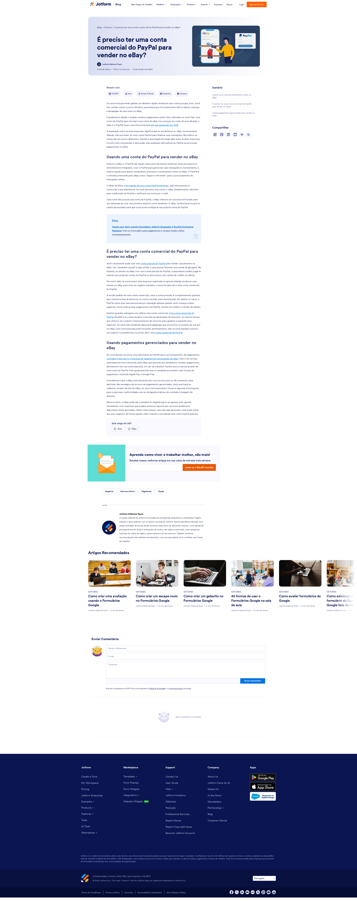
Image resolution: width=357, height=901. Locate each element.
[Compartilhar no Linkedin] (228, 134)
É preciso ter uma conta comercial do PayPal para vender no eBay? (231, 105)
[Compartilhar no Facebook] (222, 134)
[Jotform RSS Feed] (258, 892)
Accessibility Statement (150, 892)
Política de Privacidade (157, 688)
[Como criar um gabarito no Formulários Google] (205, 573)
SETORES (93, 591)
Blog (118, 4)
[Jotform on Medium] (247, 892)
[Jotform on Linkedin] (242, 892)
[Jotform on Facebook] (231, 892)
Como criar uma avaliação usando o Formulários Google (107, 600)
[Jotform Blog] (253, 892)
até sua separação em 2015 (164, 125)
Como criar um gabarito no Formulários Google (203, 598)
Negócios (109, 491)
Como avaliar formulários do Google (300, 598)
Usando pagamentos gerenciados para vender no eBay (233, 114)
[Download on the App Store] (263, 786)
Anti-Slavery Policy (176, 892)
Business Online (127, 491)
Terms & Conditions (91, 892)
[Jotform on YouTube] (269, 892)
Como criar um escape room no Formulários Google (157, 598)
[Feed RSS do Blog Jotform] (248, 134)
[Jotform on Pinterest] (263, 892)
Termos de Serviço (176, 688)
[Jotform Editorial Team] (99, 64)
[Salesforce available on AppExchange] (263, 796)
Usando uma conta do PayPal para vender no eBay (231, 96)
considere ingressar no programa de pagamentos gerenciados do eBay (142, 358)
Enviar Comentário (252, 681)
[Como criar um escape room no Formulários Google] (157, 573)
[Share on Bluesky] (242, 134)
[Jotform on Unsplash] (274, 892)
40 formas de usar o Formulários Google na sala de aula (251, 600)
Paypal (161, 491)
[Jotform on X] (237, 892)
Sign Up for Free (256, 4)
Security (128, 892)
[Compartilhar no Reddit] (235, 134)
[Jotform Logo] (100, 4)
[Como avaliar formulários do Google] (300, 573)
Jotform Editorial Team (112, 64)
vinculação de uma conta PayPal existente (146, 185)
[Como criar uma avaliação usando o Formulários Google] (109, 573)
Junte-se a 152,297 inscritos (199, 467)
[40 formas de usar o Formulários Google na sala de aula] (252, 573)
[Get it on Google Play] (263, 777)
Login (241, 4)
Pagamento (146, 491)
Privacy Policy (113, 892)
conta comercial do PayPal (168, 332)
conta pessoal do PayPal (153, 263)
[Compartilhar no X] (215, 134)
